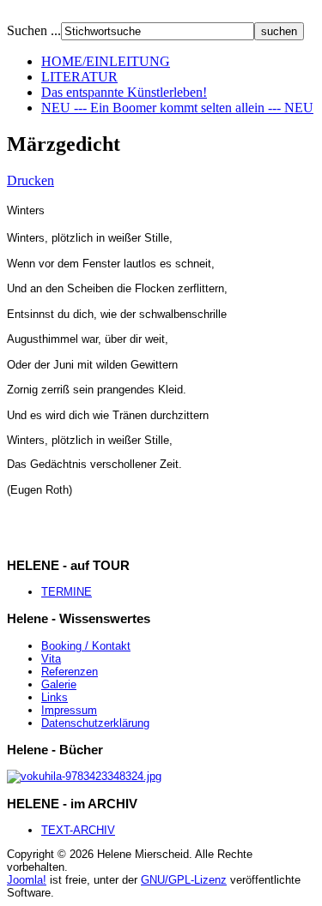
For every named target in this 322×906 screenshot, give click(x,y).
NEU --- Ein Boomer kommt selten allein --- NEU (177, 107)
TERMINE (66, 591)
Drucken (30, 180)
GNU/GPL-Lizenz (184, 879)
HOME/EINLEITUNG (105, 61)
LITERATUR (79, 76)
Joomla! (26, 879)
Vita (51, 658)
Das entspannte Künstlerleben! (124, 92)
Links (54, 697)
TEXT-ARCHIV (78, 830)
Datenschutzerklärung (95, 723)
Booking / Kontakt (86, 645)
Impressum (69, 710)
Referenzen (69, 671)
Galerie (58, 684)
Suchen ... (34, 30)
